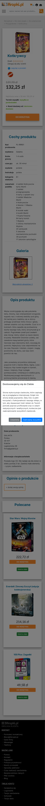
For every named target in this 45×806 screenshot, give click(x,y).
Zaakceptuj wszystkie (32, 420)
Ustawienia (14, 420)
